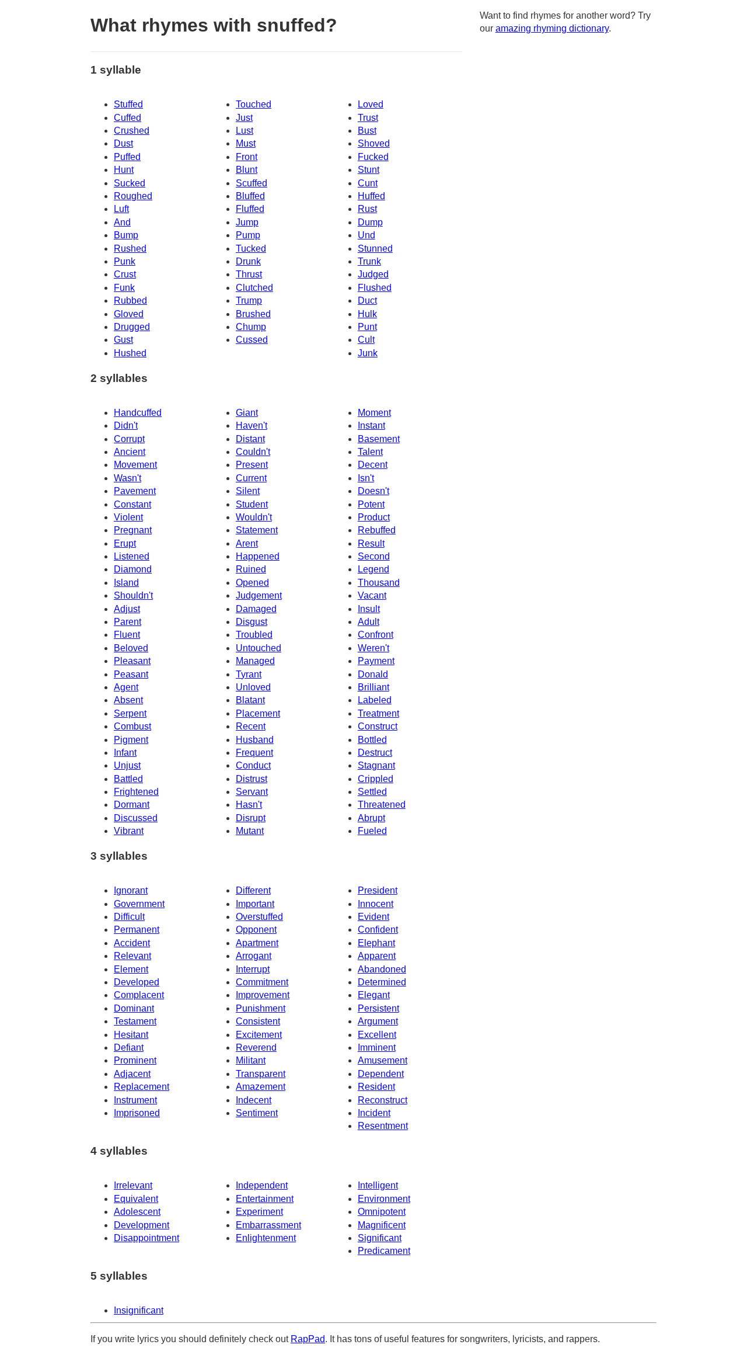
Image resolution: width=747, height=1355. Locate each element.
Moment (374, 413)
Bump (126, 235)
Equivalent (136, 1199)
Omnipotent (382, 1212)
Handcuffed (138, 413)
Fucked (373, 157)
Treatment (378, 713)
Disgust (251, 622)
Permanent (136, 929)
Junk (368, 353)
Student (252, 504)
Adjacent (132, 1074)
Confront (375, 635)
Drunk (248, 261)
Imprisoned (137, 1113)
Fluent (127, 635)
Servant (252, 792)
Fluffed (250, 209)
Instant (371, 425)
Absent (128, 700)
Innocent (375, 904)
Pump (248, 235)
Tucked (251, 248)
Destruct (375, 753)
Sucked (129, 183)
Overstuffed (259, 917)
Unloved (253, 687)
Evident (373, 917)
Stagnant (376, 765)
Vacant (372, 595)
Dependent (381, 1074)
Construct (377, 726)
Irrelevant (133, 1185)
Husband (255, 740)
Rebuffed (377, 530)
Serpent (130, 713)
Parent (127, 622)
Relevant (132, 956)
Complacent (139, 995)
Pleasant (132, 661)
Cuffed (127, 118)
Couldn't (253, 452)
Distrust (251, 779)
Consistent (258, 1021)
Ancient (129, 452)
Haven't (251, 425)
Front (246, 157)
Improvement (262, 995)
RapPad (308, 1339)
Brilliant (373, 687)
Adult (368, 622)
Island (126, 583)
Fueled (372, 831)
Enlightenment (266, 1238)
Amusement (382, 1060)
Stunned (375, 248)
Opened (252, 583)
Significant (380, 1238)
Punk (124, 261)
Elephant (376, 943)
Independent (262, 1185)
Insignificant (138, 1310)
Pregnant (133, 530)
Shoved (374, 143)
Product (374, 517)
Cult (366, 340)
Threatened (382, 804)
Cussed (252, 340)
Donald (373, 674)
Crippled (375, 779)
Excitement (259, 1035)
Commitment (262, 982)
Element (131, 969)
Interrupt (253, 969)
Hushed (130, 353)
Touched (253, 104)
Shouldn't (133, 595)
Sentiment (257, 1113)
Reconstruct (382, 1100)
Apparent (377, 956)
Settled (372, 792)
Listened (131, 556)
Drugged (132, 327)
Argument (378, 1021)
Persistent (378, 1008)
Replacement (141, 1087)
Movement (135, 465)
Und (366, 235)
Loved (370, 104)
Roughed (133, 196)
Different (253, 890)
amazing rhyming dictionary (552, 28)
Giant (247, 413)
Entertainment (265, 1199)
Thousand (379, 583)
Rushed (130, 248)
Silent (248, 491)
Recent (251, 726)
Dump (370, 222)
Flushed (375, 288)
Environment (384, 1199)
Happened (258, 556)
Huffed (371, 196)
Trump (249, 300)
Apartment (257, 943)
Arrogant (253, 956)
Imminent (377, 1047)
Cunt (368, 183)
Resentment (383, 1126)
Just (244, 118)
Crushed (131, 131)
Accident (132, 943)
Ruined (251, 569)
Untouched (258, 648)
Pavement (135, 491)
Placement (258, 713)
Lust (244, 131)
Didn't (126, 425)
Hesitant (131, 1035)
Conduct (253, 765)
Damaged (256, 609)
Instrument (135, 1100)
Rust (367, 209)
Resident (376, 1087)
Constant (132, 504)
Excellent (377, 1035)
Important (255, 904)
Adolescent (137, 1212)
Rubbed (130, 300)
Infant (125, 753)
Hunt (124, 170)
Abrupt (371, 818)
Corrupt (129, 439)
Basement (379, 439)
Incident (374, 1113)
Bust (367, 131)
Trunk (369, 261)
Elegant (374, 995)
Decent (373, 465)
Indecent (253, 1100)
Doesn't (373, 491)
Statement (257, 530)
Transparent (260, 1074)
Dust (123, 143)
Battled (128, 779)
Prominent (135, 1060)
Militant (251, 1060)
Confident (378, 929)
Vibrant (129, 831)
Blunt (246, 170)
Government (139, 904)
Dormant (131, 804)
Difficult (129, 917)
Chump (251, 327)
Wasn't (127, 478)
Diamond (133, 569)
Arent (247, 543)
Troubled (254, 635)
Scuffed (251, 183)
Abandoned (382, 969)
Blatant (250, 700)
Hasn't (249, 804)
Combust (132, 726)
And (122, 222)
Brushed (253, 314)
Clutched (254, 288)
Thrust (249, 274)
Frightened (136, 792)
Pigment (131, 740)
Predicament (384, 1251)
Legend (373, 569)
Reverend (256, 1047)
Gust (123, 340)
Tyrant (248, 674)
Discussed (136, 818)
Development (141, 1225)
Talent (370, 452)
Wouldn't (254, 517)
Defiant (129, 1047)
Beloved (131, 648)
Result (371, 543)
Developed (136, 982)
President (377, 890)
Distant (250, 439)
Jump (247, 222)
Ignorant (131, 890)
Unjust (127, 765)
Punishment (260, 1008)
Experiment (259, 1212)
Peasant (131, 674)
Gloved (129, 314)
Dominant (134, 1008)
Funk (124, 288)
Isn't (366, 478)
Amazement (260, 1087)
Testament (135, 1021)
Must (246, 143)
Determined (382, 982)
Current (251, 478)
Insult (369, 609)
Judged (373, 274)
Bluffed (250, 196)
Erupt (125, 543)
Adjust (127, 609)
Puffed (127, 157)
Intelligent (378, 1185)
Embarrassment (268, 1225)
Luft (121, 209)
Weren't (373, 648)
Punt (367, 327)
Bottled (372, 740)
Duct (367, 300)
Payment (376, 661)
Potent (371, 504)
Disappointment (146, 1238)
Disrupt (251, 818)
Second (374, 556)
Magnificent (382, 1225)
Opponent (256, 929)
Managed (255, 661)
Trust (368, 118)
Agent (126, 687)
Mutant (250, 831)
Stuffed (128, 104)
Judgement (259, 595)
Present (252, 465)
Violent (128, 517)
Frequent (254, 753)
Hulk (367, 314)
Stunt (368, 170)
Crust (125, 274)
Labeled (375, 700)
